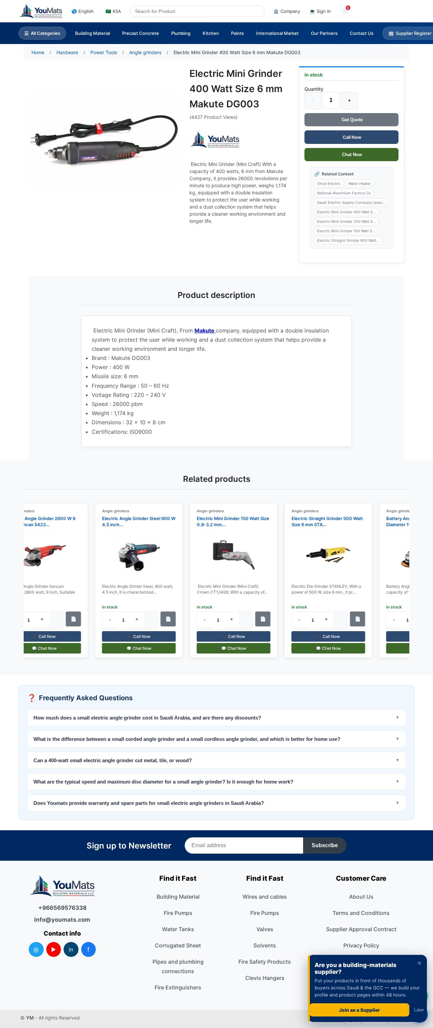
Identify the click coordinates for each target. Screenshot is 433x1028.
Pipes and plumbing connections (178, 966)
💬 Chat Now (39, 648)
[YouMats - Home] (214, 140)
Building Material (92, 33)
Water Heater (359, 183)
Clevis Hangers (264, 978)
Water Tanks (178, 929)
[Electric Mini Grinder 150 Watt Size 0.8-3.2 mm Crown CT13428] (229, 556)
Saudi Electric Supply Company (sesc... (351, 202)
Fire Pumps (178, 912)
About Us (361, 896)
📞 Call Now (40, 636)
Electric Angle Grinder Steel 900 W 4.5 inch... (134, 521)
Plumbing (180, 33)
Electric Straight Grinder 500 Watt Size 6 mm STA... (323, 521)
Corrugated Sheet (178, 945)
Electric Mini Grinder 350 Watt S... (346, 221)
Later (419, 1009)
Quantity (313, 89)
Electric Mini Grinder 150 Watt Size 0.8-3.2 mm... (228, 521)
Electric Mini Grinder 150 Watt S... (346, 231)
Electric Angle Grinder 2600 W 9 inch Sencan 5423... (37, 521)
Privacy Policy (361, 945)
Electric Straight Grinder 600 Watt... (348, 240)
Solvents (264, 945)
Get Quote (351, 119)
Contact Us (361, 33)
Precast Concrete (140, 33)
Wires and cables (265, 896)
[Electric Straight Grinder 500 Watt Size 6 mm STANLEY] (324, 556)
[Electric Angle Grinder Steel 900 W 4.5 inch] (134, 556)
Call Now (351, 137)
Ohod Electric (329, 183)
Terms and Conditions (361, 912)
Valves (264, 929)
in (71, 949)
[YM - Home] (41, 11)
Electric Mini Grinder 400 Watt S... (346, 212)
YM (30, 1018)
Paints (237, 33)
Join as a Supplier (359, 1010)
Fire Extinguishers (178, 987)
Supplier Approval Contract (361, 929)
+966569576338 (62, 907)
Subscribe (325, 845)
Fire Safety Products (264, 961)
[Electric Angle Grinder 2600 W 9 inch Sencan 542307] (39, 556)
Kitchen (211, 33)
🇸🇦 (113, 11)
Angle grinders (111, 511)
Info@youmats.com (62, 919)
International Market (277, 33)
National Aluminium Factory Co (344, 193)
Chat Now (351, 154)
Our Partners (324, 33)
